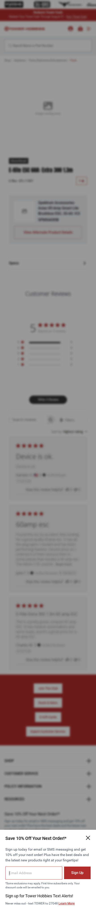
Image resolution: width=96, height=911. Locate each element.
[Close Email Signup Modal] (88, 838)
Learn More (66, 903)
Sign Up (77, 873)
